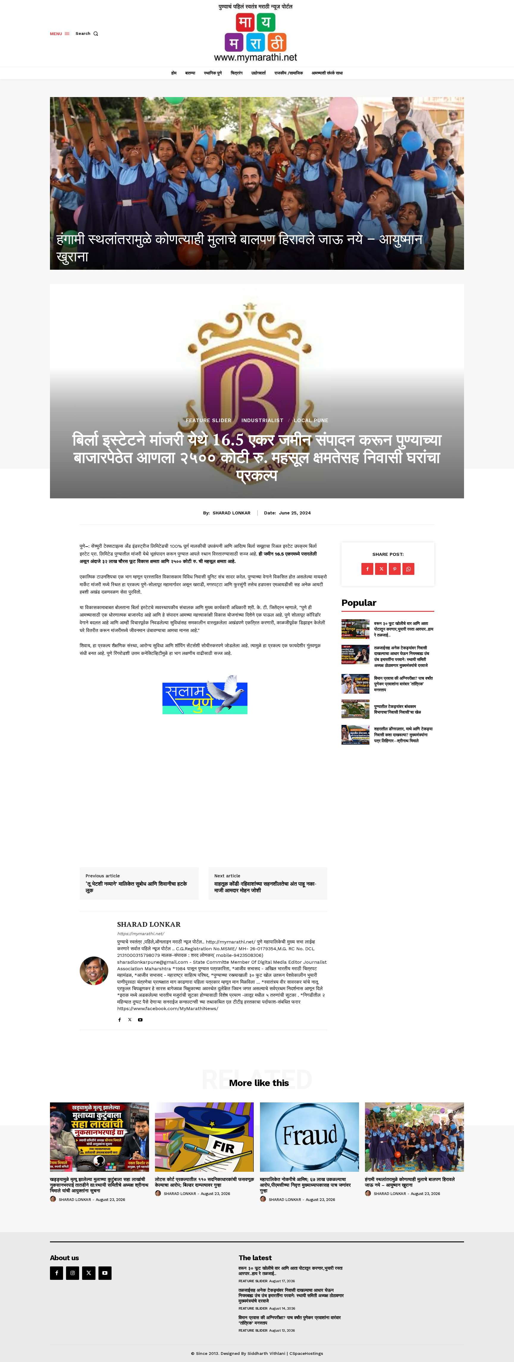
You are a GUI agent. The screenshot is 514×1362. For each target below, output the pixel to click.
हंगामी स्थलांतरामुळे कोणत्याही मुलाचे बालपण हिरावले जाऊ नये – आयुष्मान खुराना (410, 1182)
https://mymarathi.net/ (140, 933)
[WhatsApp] (408, 569)
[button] (88, 33)
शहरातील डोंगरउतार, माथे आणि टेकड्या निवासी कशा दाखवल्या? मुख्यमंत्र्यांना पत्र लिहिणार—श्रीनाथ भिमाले (403, 734)
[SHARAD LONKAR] (94, 971)
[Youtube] (140, 1018)
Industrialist (263, 420)
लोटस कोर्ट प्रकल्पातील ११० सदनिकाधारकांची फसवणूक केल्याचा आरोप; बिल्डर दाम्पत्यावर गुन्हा (204, 1182)
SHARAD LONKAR (231, 513)
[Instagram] (72, 1273)
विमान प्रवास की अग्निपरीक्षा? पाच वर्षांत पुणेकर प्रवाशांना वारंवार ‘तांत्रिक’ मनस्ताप (403, 683)
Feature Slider (208, 420)
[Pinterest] (395, 569)
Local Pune (311, 420)
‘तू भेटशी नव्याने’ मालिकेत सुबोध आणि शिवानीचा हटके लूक (136, 887)
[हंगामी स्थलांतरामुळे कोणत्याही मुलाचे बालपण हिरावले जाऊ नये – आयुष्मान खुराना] (414, 1137)
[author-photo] (54, 1199)
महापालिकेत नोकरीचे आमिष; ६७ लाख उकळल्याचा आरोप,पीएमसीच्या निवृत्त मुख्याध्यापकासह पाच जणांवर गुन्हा (305, 1185)
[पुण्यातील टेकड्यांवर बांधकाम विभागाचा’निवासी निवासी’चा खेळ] (355, 709)
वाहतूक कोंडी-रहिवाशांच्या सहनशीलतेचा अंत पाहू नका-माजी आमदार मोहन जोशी (265, 887)
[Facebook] (119, 1018)
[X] (130, 1018)
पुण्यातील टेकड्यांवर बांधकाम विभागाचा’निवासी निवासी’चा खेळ (397, 709)
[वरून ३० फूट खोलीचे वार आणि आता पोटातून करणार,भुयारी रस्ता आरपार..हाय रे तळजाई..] (355, 629)
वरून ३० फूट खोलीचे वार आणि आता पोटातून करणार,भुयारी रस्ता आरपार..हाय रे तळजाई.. (403, 629)
